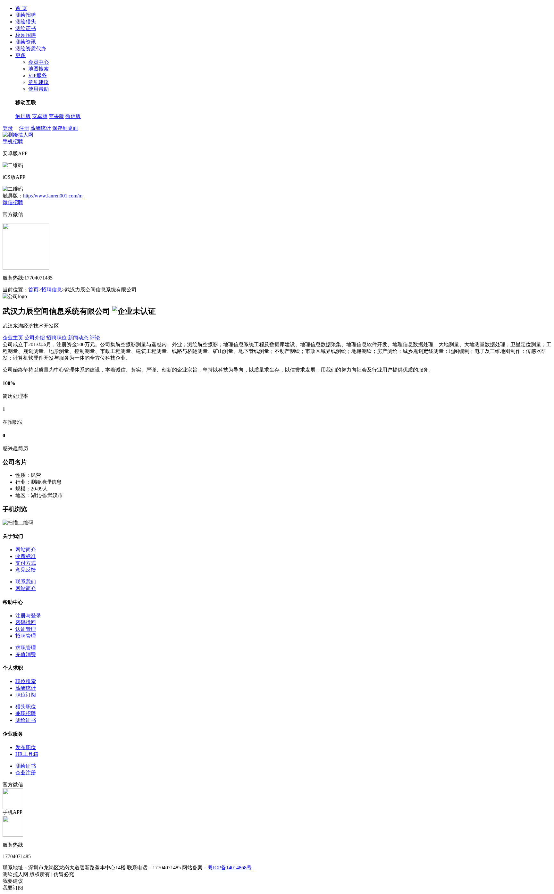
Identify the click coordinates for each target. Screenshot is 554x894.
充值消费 (25, 654)
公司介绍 (34, 337)
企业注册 (25, 772)
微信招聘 (13, 202)
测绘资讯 (25, 42)
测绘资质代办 (30, 48)
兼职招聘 (25, 713)
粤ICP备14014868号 (230, 867)
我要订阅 (13, 887)
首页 (33, 289)
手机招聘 (13, 141)
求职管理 (25, 647)
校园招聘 (25, 35)
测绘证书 (25, 28)
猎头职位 (25, 706)
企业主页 (13, 337)
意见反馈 (25, 569)
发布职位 (25, 747)
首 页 (21, 8)
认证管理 (25, 629)
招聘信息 (51, 289)
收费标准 (25, 556)
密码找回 (25, 622)
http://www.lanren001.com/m (52, 195)
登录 (8, 128)
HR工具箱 (26, 754)
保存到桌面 (65, 128)
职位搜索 (25, 681)
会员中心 (38, 62)
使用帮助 (38, 89)
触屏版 (23, 116)
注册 (24, 128)
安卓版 (39, 116)
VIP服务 (37, 75)
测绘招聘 (25, 15)
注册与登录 (28, 615)
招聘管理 (25, 636)
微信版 (73, 116)
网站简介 (25, 549)
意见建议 (38, 82)
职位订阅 (25, 695)
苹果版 (56, 116)
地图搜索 (38, 68)
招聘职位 (56, 337)
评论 (95, 337)
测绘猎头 (25, 21)
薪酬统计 (40, 128)
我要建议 (13, 881)
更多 (20, 55)
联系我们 (25, 581)
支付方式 (25, 563)
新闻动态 (78, 337)
